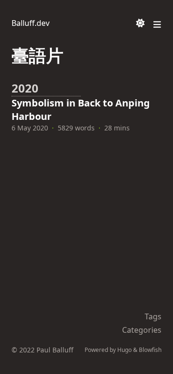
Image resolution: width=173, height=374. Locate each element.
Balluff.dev (30, 23)
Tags (153, 316)
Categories (141, 330)
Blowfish (150, 350)
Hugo (124, 350)
